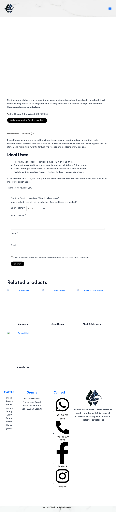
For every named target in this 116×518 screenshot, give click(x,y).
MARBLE (9, 392)
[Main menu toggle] (110, 8)
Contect (59, 392)
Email (14, 245)
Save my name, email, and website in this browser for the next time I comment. (51, 257)
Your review (18, 215)
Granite (32, 392)
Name (14, 233)
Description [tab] (13, 133)
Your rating (18, 207)
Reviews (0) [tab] (28, 133)
